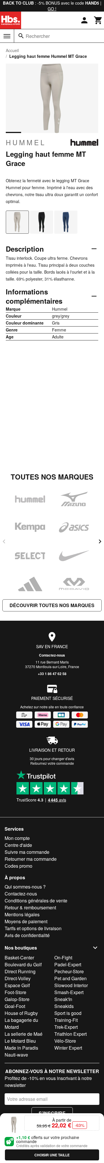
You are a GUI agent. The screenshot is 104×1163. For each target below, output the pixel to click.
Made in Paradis (21, 1047)
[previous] (4, 541)
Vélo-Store (65, 1040)
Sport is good (67, 1013)
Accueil (12, 50)
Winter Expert (68, 1047)
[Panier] (98, 20)
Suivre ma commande (27, 852)
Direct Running (20, 971)
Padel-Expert (67, 964)
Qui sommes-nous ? (25, 886)
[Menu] (7, 36)
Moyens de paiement (26, 921)
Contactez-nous (52, 655)
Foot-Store (15, 992)
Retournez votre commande (52, 763)
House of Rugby (21, 1013)
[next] (100, 541)
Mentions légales (22, 914)
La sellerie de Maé (23, 1034)
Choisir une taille (52, 1155)
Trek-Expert (66, 1027)
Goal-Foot (15, 1006)
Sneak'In (63, 999)
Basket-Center (19, 957)
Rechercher (38, 36)
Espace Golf (17, 985)
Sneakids (64, 1006)
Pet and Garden (70, 978)
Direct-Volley (18, 978)
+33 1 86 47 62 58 (52, 673)
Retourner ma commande (31, 859)
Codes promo (18, 865)
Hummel (26, 142)
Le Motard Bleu (20, 1040)
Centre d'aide (18, 845)
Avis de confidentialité (27, 935)
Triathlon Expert (70, 1034)
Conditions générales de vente (36, 900)
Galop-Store (17, 999)
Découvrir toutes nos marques (52, 605)
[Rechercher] (21, 36)
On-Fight (63, 957)
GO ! (52, 9)
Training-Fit (66, 1020)
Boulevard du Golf (23, 964)
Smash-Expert (68, 992)
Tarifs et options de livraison (33, 928)
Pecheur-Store (69, 971)
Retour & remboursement (30, 907)
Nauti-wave (16, 1054)
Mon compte (17, 838)
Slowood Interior (71, 985)
